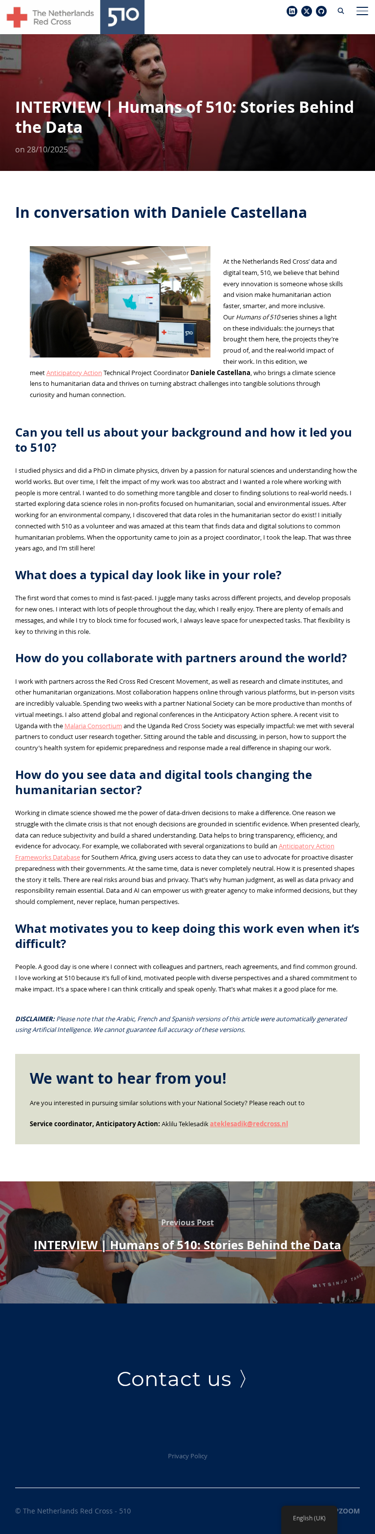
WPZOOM (344, 1510)
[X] (306, 12)
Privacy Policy (188, 1455)
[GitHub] (321, 12)
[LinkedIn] (292, 12)
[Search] (341, 10)
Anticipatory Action (74, 372)
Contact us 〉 (188, 1378)
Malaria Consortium (93, 725)
